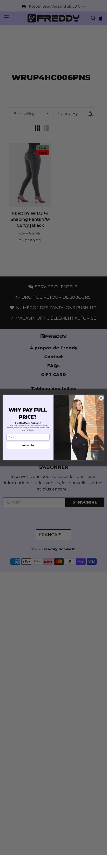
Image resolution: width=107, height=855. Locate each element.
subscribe (28, 445)
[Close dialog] (101, 398)
